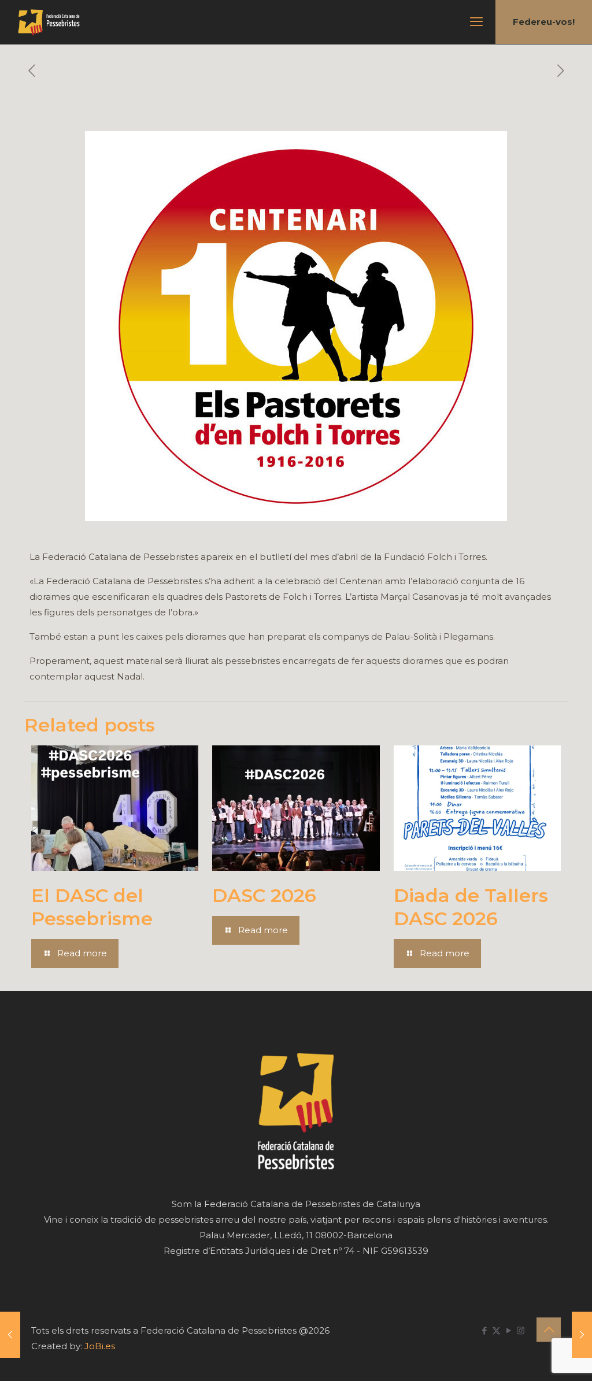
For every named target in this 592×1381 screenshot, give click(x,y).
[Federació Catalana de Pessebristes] (49, 22)
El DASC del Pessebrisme (92, 907)
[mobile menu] (476, 22)
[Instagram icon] (520, 1330)
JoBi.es (99, 1346)
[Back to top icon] (548, 1329)
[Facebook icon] (484, 1330)
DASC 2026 (264, 895)
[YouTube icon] (508, 1330)
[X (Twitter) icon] (496, 1330)
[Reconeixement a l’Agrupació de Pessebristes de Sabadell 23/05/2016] (582, 1335)
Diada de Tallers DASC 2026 (471, 907)
